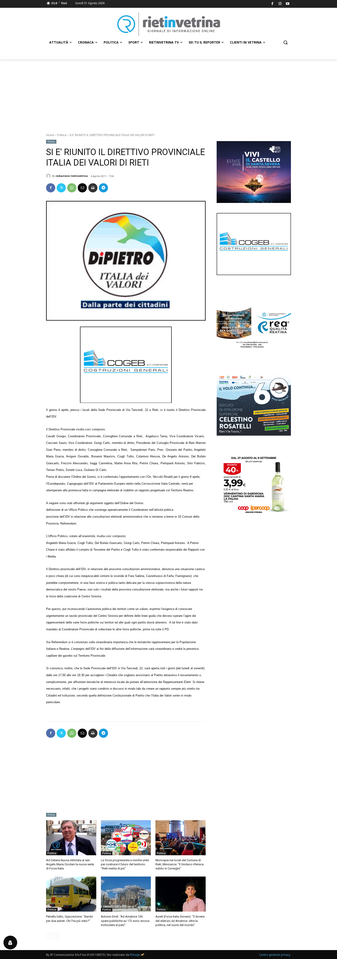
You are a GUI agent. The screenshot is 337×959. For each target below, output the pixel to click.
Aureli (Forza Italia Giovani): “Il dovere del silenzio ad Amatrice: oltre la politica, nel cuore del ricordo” (179, 920)
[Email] (82, 187)
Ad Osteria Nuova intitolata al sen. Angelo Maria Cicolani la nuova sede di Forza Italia (70, 864)
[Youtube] (288, 4)
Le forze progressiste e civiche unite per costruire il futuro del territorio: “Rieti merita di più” (125, 864)
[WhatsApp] (71, 187)
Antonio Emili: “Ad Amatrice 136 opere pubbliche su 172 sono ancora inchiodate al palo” (125, 920)
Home (50, 135)
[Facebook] (272, 4)
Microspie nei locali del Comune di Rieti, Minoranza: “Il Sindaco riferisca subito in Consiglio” (179, 864)
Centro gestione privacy (274, 955)
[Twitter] (61, 187)
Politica (61, 135)
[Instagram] (280, 4)
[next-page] (56, 936)
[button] (285, 42)
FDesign (135, 955)
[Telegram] (103, 187)
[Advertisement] (168, 94)
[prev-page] (49, 936)
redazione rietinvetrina (72, 176)
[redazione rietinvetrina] (49, 176)
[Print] (92, 187)
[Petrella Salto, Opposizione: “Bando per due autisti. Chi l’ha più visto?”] (71, 894)
